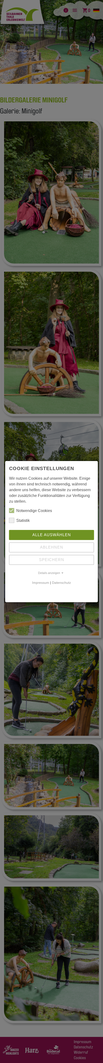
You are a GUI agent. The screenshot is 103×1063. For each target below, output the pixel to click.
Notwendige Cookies (34, 511)
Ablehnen (51, 547)
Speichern (51, 560)
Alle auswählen (51, 535)
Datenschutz (61, 583)
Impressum (40, 583)
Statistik (23, 520)
